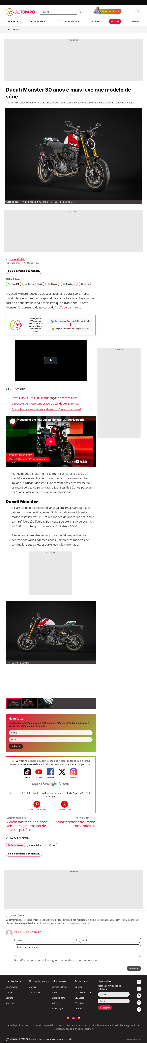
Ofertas (78, 1008)
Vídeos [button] (95, 21)
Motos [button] (115, 21)
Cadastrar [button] (16, 746)
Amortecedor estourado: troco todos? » (75, 823)
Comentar (134, 968)
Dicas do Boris (58, 997)
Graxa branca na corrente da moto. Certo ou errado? (46, 409)
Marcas (32, 987)
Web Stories (80, 1003)
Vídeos (55, 1003)
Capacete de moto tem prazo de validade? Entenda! (45, 403)
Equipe (9, 992)
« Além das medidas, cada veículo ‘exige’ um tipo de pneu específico (26, 825)
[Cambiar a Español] (79, 1017)
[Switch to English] (73, 1017)
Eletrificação (57, 1008)
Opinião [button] (135, 21)
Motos (16, 30)
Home (8, 30)
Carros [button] (11, 21)
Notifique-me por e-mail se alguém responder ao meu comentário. (57, 960)
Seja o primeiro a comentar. (24, 270)
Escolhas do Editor (83, 992)
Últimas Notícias (16, 845)
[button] (80, 12)
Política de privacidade (132, 1039)
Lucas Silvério (17, 259)
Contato (9, 997)
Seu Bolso (79, 997)
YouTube (61, 307)
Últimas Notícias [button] (68, 21)
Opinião (78, 987)
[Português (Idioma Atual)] (68, 1017)
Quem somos (12, 987)
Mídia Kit (10, 1003)
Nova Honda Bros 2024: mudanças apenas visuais (44, 398)
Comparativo (35, 992)
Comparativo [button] (38, 21)
